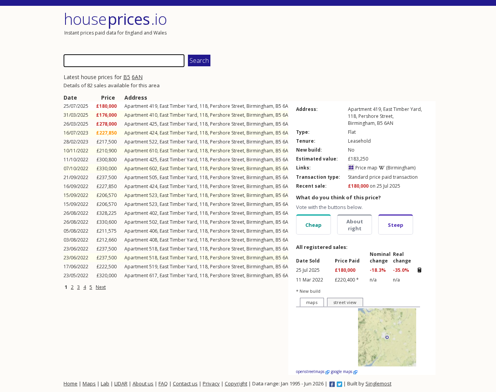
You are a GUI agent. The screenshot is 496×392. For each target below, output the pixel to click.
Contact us (185, 383)
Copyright (236, 383)
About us (143, 383)
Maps (89, 383)
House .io (115, 18)
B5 (126, 77)
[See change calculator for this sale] (419, 270)
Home (71, 383)
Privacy (211, 383)
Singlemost (378, 383)
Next (101, 287)
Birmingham (259, 106)
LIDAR (120, 383)
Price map (365, 167)
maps (311, 302)
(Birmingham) (400, 167)
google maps (342, 371)
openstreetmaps (311, 371)
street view (344, 302)
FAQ (163, 383)
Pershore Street (227, 106)
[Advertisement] (343, 29)
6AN (137, 77)
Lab (105, 383)
